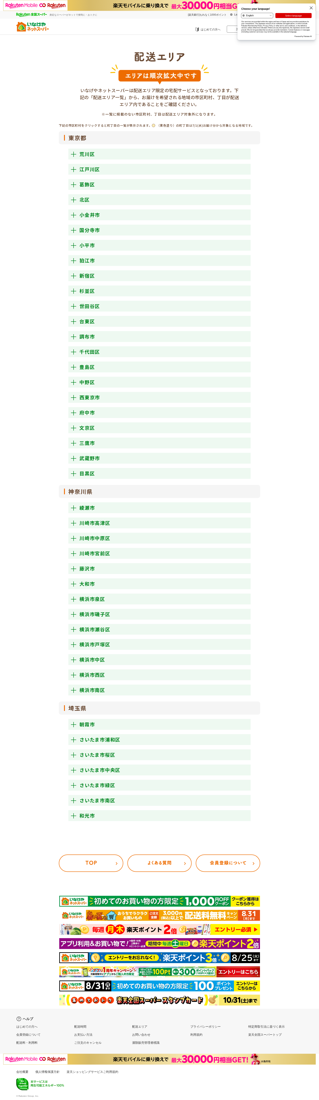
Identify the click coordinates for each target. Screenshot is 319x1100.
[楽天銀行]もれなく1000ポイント (207, 14)
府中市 (87, 412)
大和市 (87, 583)
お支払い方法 (83, 1034)
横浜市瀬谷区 (94, 629)
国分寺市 (89, 229)
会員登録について (28, 1034)
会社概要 (22, 1071)
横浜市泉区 (92, 598)
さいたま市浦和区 (99, 739)
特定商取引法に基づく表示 (266, 1026)
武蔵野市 (89, 458)
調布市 (87, 336)
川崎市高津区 (94, 522)
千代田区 (89, 351)
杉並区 (87, 290)
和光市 (87, 815)
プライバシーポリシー (205, 1026)
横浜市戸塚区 (94, 644)
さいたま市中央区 (99, 769)
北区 (84, 199)
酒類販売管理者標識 (146, 1042)
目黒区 (87, 473)
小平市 (87, 245)
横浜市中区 (92, 659)
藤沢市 (87, 568)
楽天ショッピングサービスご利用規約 (92, 1071)
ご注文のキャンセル (88, 1042)
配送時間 (80, 1026)
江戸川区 (89, 169)
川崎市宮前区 (94, 553)
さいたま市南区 (97, 800)
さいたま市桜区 (97, 754)
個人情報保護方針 (47, 1071)
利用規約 (196, 1034)
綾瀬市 (87, 507)
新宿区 (87, 275)
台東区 (87, 321)
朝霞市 (87, 724)
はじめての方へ (210, 29)
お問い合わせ (141, 1034)
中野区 (87, 381)
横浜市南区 (92, 689)
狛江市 (87, 260)
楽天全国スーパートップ (265, 1034)
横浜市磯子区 (94, 614)
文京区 (87, 427)
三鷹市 (87, 442)
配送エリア (139, 1026)
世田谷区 (89, 305)
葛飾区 (87, 184)
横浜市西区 (92, 674)
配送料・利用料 (27, 1042)
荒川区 (87, 153)
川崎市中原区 (94, 537)
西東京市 (89, 397)
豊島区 (87, 366)
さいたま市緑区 (97, 784)
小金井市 (89, 214)
